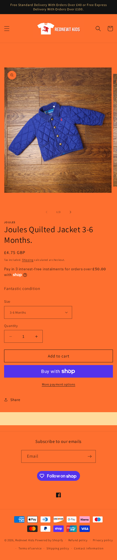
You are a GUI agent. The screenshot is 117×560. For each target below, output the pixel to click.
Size (7, 301)
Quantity (11, 325)
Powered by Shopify (49, 540)
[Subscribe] (90, 456)
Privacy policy (103, 540)
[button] (7, 29)
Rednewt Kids (24, 540)
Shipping (27, 260)
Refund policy (78, 540)
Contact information (88, 548)
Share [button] (15, 399)
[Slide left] (47, 212)
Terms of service (30, 548)
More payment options (58, 384)
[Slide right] (70, 212)
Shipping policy (58, 548)
